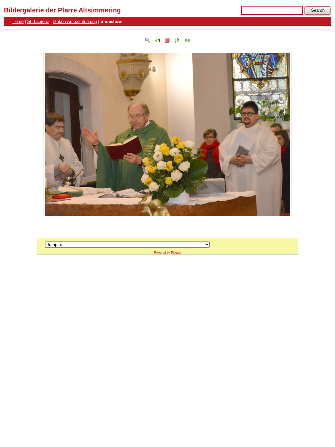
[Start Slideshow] (177, 42)
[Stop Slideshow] (167, 42)
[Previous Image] (157, 42)
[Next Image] (188, 42)
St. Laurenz (38, 21)
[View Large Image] (147, 42)
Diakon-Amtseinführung (75, 21)
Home (18, 21)
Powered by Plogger (167, 252)
